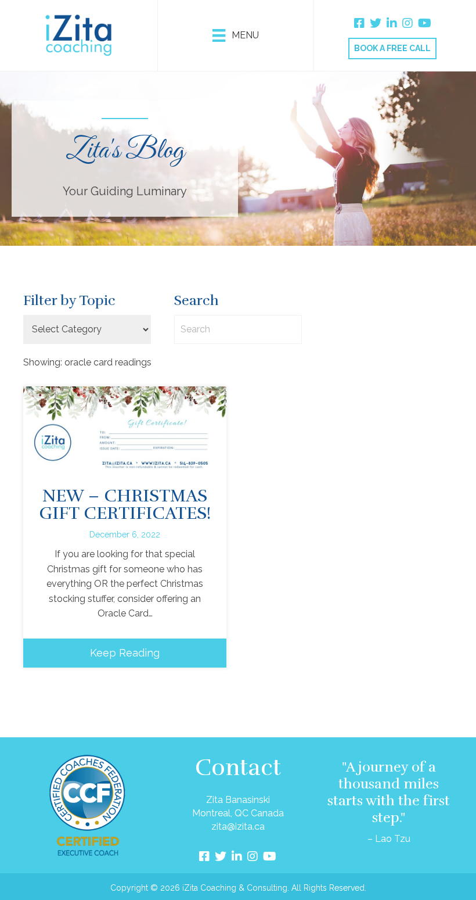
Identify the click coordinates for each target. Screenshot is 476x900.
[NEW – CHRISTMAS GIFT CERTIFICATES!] (124, 427)
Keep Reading (125, 653)
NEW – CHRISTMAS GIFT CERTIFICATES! (125, 504)
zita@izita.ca (238, 826)
